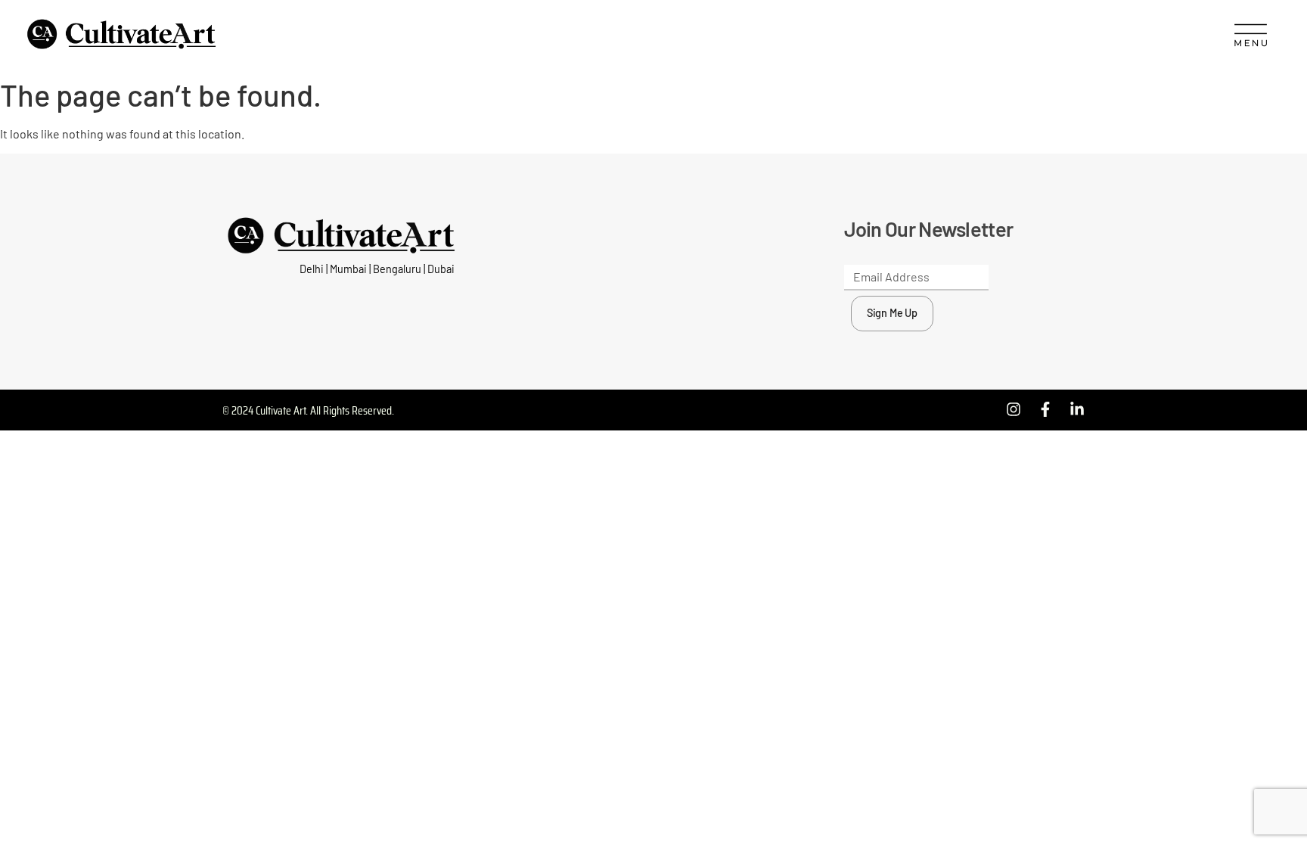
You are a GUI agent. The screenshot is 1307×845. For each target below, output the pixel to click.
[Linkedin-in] (1077, 409)
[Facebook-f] (1045, 409)
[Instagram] (1013, 409)
